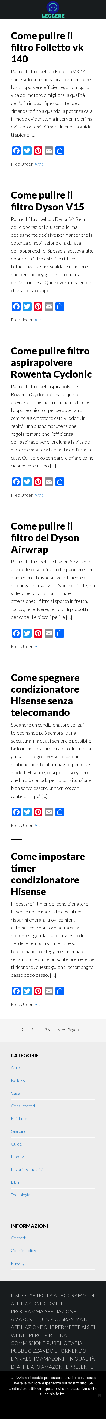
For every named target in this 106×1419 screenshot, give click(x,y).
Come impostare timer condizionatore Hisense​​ (48, 873)
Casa (15, 1092)
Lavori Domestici (27, 1169)
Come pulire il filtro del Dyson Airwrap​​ (45, 537)
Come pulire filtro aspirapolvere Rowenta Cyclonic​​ (51, 362)
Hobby (17, 1156)
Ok (32, 1405)
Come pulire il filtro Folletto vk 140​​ (47, 47)
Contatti (18, 1237)
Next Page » (68, 1031)
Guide (16, 1143)
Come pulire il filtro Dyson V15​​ (48, 200)
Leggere (53, 9)
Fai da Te (19, 1118)
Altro (39, 163)
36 (49, 1029)
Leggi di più (65, 1405)
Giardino (19, 1131)
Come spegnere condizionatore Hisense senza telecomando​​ (45, 694)
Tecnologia (20, 1194)
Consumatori (23, 1105)
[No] (99, 1395)
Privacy (18, 1263)
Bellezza (18, 1080)
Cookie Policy (23, 1250)
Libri (15, 1181)
